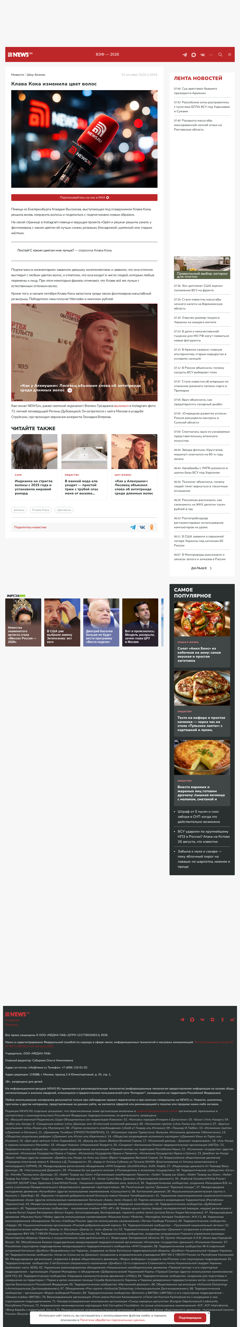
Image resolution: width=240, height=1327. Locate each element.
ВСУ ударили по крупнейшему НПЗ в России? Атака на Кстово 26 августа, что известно (204, 836)
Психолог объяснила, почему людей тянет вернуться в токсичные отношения (201, 486)
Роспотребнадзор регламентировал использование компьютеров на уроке (199, 522)
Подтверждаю (190, 1318)
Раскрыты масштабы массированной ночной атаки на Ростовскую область (198, 125)
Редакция (12, 1020)
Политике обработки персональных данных (112, 1320)
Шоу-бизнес (123, 475)
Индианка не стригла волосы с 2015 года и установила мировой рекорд (33, 487)
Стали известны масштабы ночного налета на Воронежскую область (198, 304)
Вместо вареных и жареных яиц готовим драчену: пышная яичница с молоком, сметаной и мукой (201, 795)
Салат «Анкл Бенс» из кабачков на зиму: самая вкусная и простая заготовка (199, 654)
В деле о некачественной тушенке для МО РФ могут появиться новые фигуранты (201, 336)
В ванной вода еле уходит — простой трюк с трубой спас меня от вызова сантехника (81, 489)
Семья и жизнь (188, 642)
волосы (19, 510)
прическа (64, 510)
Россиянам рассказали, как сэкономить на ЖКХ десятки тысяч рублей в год (199, 504)
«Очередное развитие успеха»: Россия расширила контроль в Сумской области (200, 418)
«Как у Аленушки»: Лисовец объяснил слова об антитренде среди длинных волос (134, 487)
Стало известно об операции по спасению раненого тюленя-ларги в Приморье (201, 386)
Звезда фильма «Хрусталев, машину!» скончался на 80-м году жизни (198, 454)
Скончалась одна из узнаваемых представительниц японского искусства (202, 436)
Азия (18, 475)
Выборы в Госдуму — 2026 (107, 54)
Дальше (199, 568)
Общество (72, 475)
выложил (121, 406)
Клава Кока (40, 510)
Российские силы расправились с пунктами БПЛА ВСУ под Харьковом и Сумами (202, 106)
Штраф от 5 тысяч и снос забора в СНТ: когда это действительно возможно (199, 816)
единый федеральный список (157, 1111)
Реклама (11, 1025)
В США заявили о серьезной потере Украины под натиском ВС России (199, 541)
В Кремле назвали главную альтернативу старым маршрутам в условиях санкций (200, 354)
